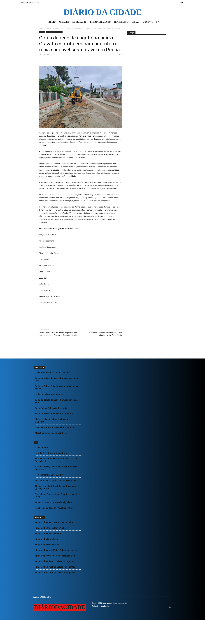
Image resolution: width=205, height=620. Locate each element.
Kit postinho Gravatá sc (46, 539)
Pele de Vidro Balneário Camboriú (51, 453)
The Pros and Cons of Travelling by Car (54, 508)
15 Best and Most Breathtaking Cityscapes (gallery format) (55, 487)
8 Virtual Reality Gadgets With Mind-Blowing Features (56, 468)
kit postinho (39, 517)
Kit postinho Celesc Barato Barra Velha (54, 522)
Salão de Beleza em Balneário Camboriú (54, 413)
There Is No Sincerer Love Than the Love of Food (56, 495)
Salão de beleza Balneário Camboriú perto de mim (56, 379)
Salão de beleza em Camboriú (49, 394)
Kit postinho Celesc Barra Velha (50, 528)
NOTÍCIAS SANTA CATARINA (62, 29)
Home (41, 29)
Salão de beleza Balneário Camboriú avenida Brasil (56, 401)
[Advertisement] (146, 44)
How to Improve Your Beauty (49, 475)
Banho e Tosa (41, 447)
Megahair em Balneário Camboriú (51, 433)
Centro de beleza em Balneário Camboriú (55, 427)
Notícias (48, 29)
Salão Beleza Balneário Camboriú (51, 408)
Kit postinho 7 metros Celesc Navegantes (55, 572)
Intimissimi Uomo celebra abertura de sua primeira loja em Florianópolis (105, 334)
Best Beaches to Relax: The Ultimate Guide (55, 480)
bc (36, 442)
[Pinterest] (52, 59)
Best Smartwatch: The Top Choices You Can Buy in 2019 (56, 459)
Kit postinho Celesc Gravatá (48, 533)
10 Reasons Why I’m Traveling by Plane (53, 502)
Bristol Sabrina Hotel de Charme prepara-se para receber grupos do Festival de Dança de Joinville (58, 334)
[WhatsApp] (58, 59)
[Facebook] (41, 59)
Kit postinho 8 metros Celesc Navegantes (55, 567)
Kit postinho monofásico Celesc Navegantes (56, 550)
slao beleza (39, 367)
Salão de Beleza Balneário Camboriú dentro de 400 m (57, 387)
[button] (157, 22)
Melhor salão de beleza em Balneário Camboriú (52, 420)
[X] (47, 59)
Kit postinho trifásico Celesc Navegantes (55, 556)
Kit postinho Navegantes (47, 544)
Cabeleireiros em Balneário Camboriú (53, 372)
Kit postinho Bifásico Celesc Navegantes (55, 561)
